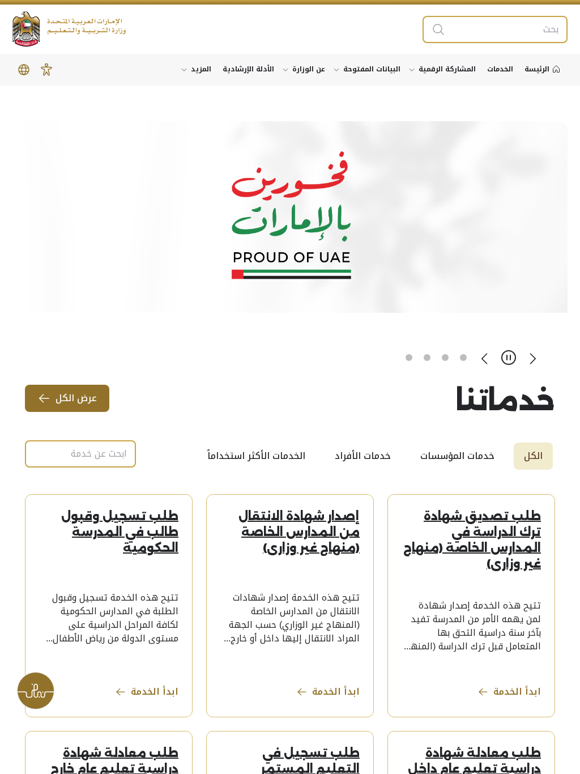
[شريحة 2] (445, 357)
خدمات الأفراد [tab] (363, 456)
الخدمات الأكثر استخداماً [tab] (256, 456)
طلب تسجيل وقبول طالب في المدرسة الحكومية (119, 532)
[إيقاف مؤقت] (509, 357)
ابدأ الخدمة (517, 691)
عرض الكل (76, 398)
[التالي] (485, 357)
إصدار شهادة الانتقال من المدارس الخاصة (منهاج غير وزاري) (299, 532)
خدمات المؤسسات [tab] (457, 456)
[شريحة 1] (463, 357)
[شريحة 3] (427, 357)
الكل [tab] (533, 456)
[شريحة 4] (409, 357)
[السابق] (532, 357)
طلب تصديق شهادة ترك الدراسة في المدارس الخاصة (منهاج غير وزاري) (472, 540)
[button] (46, 69)
